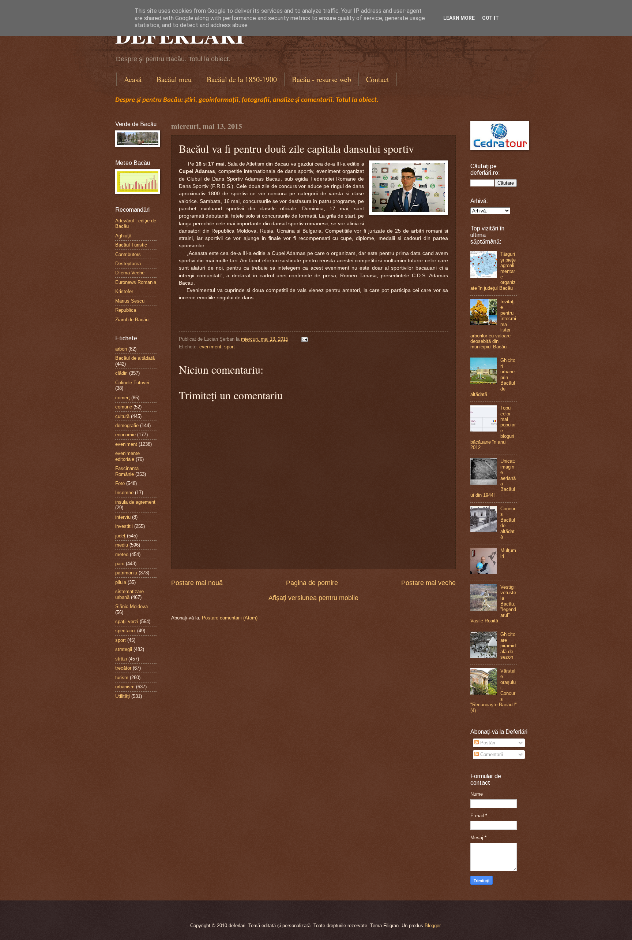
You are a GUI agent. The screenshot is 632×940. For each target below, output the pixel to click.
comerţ (122, 397)
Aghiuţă (123, 235)
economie (125, 434)
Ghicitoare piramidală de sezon (508, 646)
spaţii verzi (126, 621)
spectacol (125, 630)
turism (121, 677)
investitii (124, 526)
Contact (377, 79)
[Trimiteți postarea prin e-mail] (303, 339)
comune (123, 407)
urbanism (125, 686)
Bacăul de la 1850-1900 (242, 79)
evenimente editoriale (127, 456)
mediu (121, 545)
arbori (121, 349)
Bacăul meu (174, 79)
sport (229, 346)
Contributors (128, 254)
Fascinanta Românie (127, 471)
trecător (123, 668)
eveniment (210, 346)
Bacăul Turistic (131, 245)
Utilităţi (122, 696)
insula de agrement (135, 502)
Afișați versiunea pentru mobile (313, 598)
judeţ (120, 536)
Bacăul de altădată (135, 358)
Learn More (459, 18)
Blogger (432, 925)
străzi (121, 659)
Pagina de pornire (312, 582)
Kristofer (124, 291)
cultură (122, 416)
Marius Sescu (129, 301)
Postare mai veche (428, 582)
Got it (490, 18)
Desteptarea (128, 263)
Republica (125, 310)
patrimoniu (126, 573)
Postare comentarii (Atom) (229, 618)
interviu (123, 517)
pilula (120, 582)
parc (119, 563)
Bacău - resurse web (321, 79)
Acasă (133, 79)
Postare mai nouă (197, 582)
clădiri (121, 373)
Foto (120, 483)
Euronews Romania (135, 282)
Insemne (124, 492)
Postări (487, 742)
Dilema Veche (129, 272)
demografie (127, 425)
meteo (121, 554)
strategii (123, 649)
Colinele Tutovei (132, 382)
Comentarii (491, 754)
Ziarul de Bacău (131, 319)
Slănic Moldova (131, 606)
